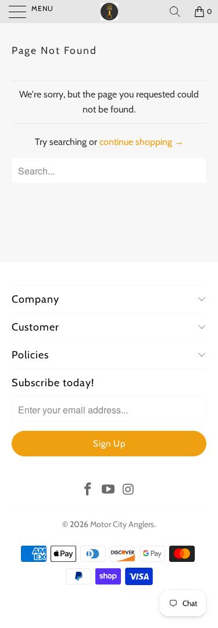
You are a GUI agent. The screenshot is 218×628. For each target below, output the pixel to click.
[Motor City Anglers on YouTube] (108, 490)
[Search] (175, 11)
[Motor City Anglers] (109, 11)
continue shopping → (141, 141)
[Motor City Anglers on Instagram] (128, 490)
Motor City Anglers (122, 524)
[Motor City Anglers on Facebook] (88, 490)
